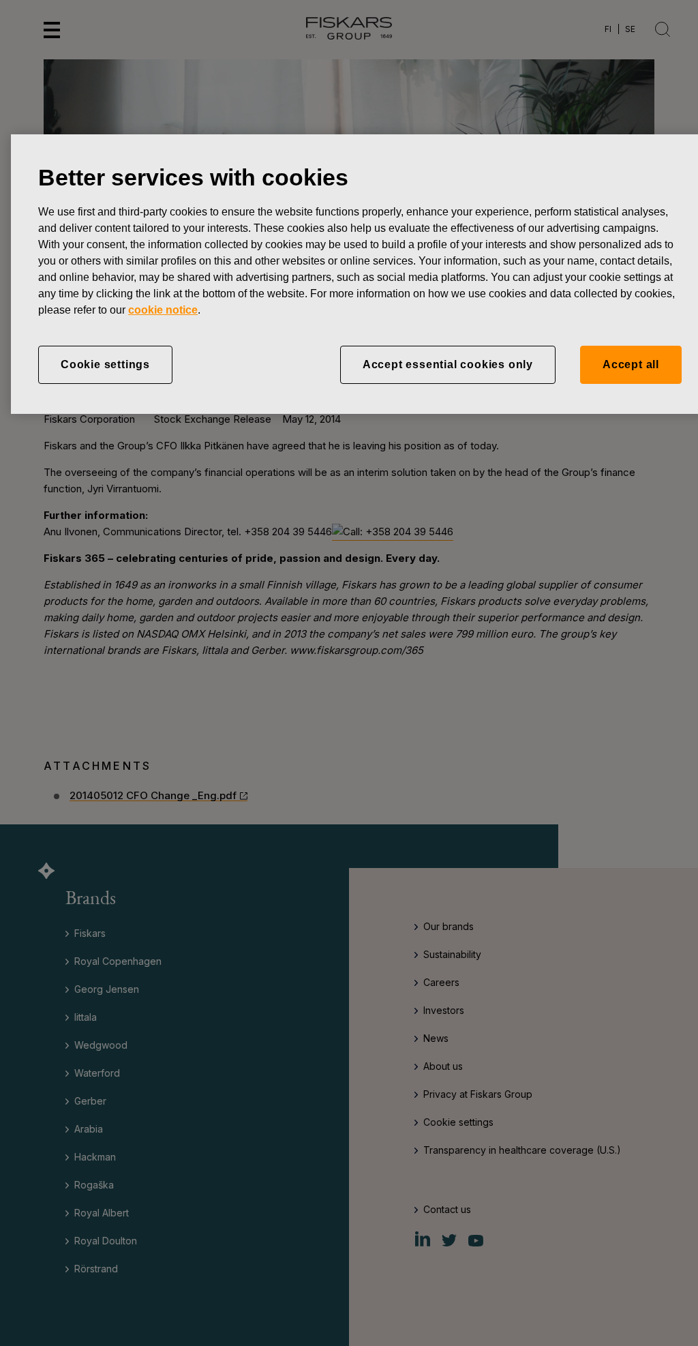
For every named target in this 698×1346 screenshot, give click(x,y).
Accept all (631, 364)
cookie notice (163, 310)
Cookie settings (105, 364)
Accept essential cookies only (448, 364)
